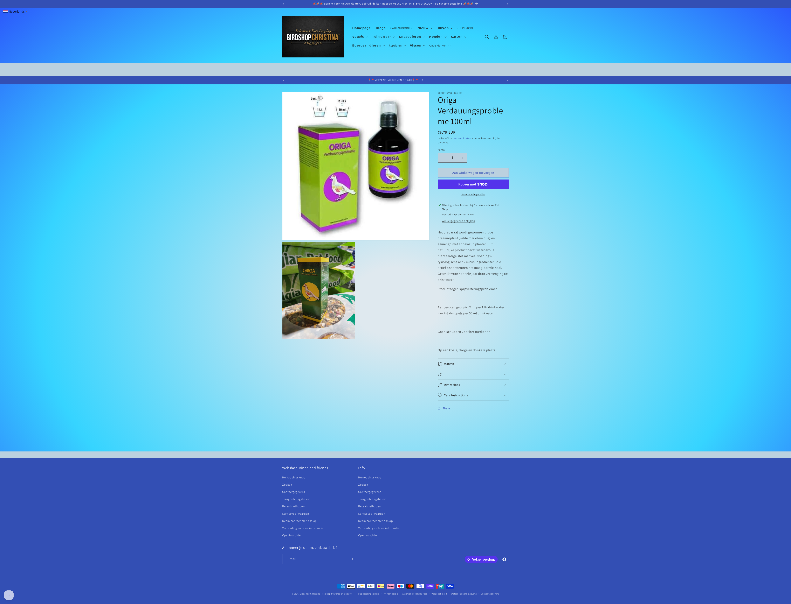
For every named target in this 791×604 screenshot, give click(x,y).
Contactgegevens (293, 492)
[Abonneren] (351, 559)
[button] (424, 28)
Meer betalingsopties (473, 194)
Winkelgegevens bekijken (458, 221)
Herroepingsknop (293, 477)
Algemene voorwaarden (415, 593)
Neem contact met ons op (299, 521)
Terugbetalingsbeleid (296, 499)
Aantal (441, 150)
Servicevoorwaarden (295, 513)
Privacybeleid (391, 593)
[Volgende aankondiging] (507, 4)
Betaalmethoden (293, 506)
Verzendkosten (462, 138)
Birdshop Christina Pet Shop (315, 593)
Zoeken (287, 484)
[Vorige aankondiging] (283, 4)
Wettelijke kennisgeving (464, 593)
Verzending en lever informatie (302, 528)
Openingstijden (292, 535)
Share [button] (446, 408)
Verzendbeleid (439, 593)
